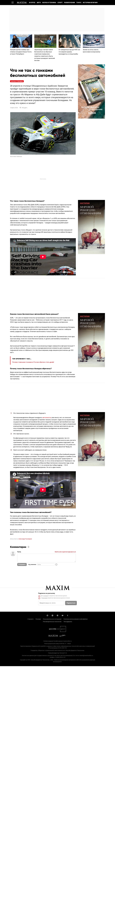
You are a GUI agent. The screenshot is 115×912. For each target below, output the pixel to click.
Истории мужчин (90, 2)
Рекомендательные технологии (52, 621)
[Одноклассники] (67, 615)
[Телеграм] (57, 615)
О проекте (30, 619)
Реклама (38, 619)
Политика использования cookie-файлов (76, 619)
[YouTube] (62, 615)
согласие (45, 595)
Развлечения (69, 2)
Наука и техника (49, 2)
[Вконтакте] (52, 615)
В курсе (32, 2)
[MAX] (47, 615)
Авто (39, 2)
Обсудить (24, 107)
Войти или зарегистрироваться (65, 552)
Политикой (44, 598)
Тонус (78, 2)
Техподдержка (68, 621)
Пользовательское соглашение (52, 619)
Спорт (60, 2)
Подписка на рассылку (46, 593)
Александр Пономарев (25, 539)
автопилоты (46, 417)
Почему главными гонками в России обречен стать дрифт (33, 362)
